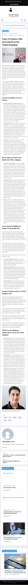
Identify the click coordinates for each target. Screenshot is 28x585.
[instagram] (15, 4)
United (17, 33)
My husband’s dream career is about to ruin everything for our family (13, 538)
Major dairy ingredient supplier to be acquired (11, 461)
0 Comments (22, 35)
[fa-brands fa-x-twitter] (12, 4)
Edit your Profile (19, 444)
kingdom (9, 33)
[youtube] (17, 4)
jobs (6, 33)
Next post (4, 459)
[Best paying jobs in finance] (8, 473)
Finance (4, 33)
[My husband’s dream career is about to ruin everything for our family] (14, 528)
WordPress (15, 579)
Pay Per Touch (14, 15)
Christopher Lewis (6, 35)
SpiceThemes (14, 580)
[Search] (21, 20)
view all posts (4, 447)
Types (15, 33)
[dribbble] (14, 4)
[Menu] (2, 20)
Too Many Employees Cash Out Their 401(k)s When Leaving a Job (12, 512)
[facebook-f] (10, 4)
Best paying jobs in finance (10, 487)
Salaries (12, 33)
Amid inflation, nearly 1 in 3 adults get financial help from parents (14, 455)
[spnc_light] (25, 20)
